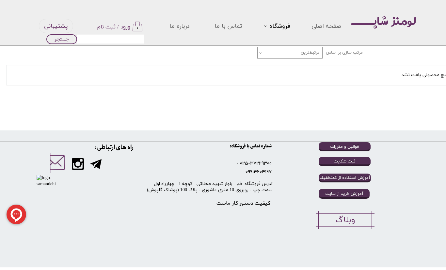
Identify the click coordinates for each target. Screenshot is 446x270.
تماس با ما (228, 26)
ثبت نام (106, 27)
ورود (125, 27)
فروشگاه (279, 26)
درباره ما (179, 26)
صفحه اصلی (326, 26)
